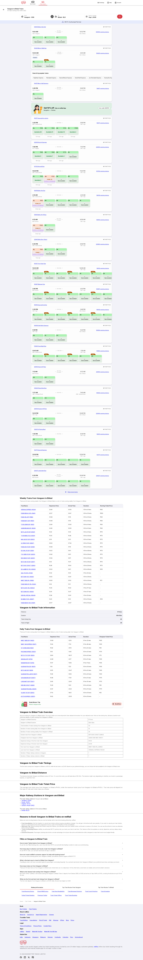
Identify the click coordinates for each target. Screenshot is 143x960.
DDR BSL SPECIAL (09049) (28, 595)
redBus (22, 931)
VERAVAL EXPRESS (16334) (28, 509)
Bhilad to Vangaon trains (35, 704)
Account (119, 2)
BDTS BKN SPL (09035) (27, 591)
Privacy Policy (37, 926)
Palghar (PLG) (26, 804)
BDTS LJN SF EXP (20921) (28, 532)
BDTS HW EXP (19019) (27, 670)
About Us (22, 914)
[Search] (119, 17)
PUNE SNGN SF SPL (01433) (28, 584)
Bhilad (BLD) (25, 810)
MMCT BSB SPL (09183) (27, 580)
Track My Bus (24, 920)
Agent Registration (41, 914)
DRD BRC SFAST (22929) (28, 685)
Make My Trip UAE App (50, 931)
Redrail (28, 931)
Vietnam (50, 937)
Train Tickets (33, 909)
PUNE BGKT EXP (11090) (27, 520)
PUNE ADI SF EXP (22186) (28, 547)
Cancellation (33, 920)
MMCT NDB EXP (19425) (27, 640)
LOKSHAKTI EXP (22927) (28, 681)
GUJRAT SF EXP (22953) (27, 692)
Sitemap (55, 920)
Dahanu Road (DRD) (28, 805)
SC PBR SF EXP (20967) (27, 543)
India (21, 937)
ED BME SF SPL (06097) (27, 599)
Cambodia (58, 937)
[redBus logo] (23, 2)
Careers (51, 914)
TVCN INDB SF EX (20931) (28, 535)
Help (110, 2)
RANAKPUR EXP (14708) (27, 663)
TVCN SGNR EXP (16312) (27, 524)
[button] (52, 16)
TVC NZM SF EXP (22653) (28, 554)
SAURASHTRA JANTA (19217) (29, 674)
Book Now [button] (118, 704)
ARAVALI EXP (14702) (27, 659)
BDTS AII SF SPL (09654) (28, 588)
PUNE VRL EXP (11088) (27, 517)
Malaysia (43, 937)
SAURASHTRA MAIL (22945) (28, 689)
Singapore (35, 937)
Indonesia (27, 937)
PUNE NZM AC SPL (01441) (28, 513)
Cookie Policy (47, 926)
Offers (62, 920)
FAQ (50, 920)
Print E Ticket (43, 920)
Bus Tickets (23, 909)
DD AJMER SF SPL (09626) (28, 569)
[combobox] (36, 16)
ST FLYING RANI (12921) (27, 648)
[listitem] (35, 58)
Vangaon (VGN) (26, 800)
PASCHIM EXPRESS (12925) (28, 651)
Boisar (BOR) (26, 802)
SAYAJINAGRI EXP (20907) (28, 677)
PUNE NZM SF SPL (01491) (28, 603)
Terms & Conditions (25, 926)
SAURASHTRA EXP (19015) (28, 666)
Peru (71, 937)
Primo (72, 920)
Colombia (65, 937)
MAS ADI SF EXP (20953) (28, 539)
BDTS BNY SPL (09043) (27, 576)
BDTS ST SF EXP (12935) (28, 655)
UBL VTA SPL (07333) (27, 573)
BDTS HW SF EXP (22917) (28, 561)
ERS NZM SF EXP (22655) (28, 558)
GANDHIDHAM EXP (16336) (28, 528)
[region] (71, 35)
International (79, 937)
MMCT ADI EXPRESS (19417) (28, 644)
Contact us (30, 914)
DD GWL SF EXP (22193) (27, 550)
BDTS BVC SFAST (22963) (28, 565)
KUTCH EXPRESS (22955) (28, 696)
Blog (67, 920)
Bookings (101, 2)
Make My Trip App (37, 931)
